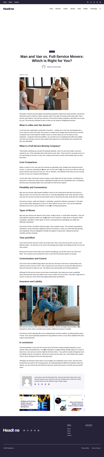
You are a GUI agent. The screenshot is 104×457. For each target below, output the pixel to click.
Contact (16, 2)
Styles (10, 2)
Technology (93, 8)
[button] (99, 9)
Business (58, 8)
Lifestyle (72, 8)
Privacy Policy (85, 448)
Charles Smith (57, 67)
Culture (65, 8)
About (5, 2)
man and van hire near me (51, 169)
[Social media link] (87, 2)
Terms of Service (96, 448)
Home (51, 8)
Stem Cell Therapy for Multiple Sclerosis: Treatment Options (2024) (75, 404)
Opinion (52, 51)
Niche (79, 8)
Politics (86, 8)
